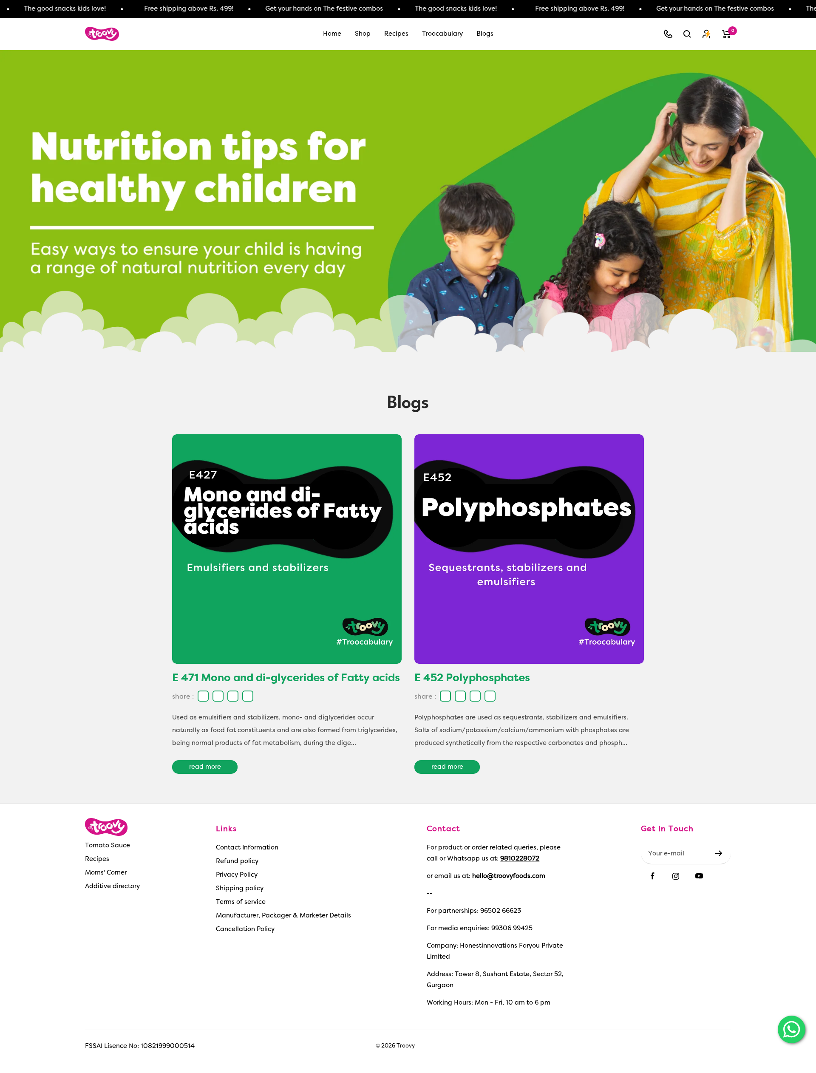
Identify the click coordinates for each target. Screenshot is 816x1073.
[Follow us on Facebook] (652, 876)
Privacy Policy (237, 875)
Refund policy (237, 861)
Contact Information (247, 847)
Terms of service (241, 902)
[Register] (718, 853)
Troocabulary (442, 34)
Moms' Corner (106, 872)
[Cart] (726, 34)
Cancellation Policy (245, 929)
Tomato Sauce (107, 845)
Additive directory (112, 886)
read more (205, 767)
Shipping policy (240, 888)
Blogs (484, 34)
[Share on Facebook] (202, 696)
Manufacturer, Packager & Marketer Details (283, 915)
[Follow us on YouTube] (699, 876)
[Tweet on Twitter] (231, 696)
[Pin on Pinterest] (246, 696)
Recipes (396, 34)
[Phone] (668, 34)
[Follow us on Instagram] (676, 876)
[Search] (687, 34)
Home (332, 34)
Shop (363, 34)
